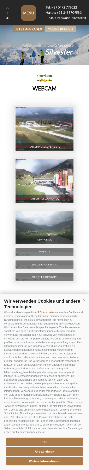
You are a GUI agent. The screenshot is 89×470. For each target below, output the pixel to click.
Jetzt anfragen (28, 29)
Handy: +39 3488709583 (64, 12)
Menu (28, 13)
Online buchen (60, 29)
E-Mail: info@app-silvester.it (66, 18)
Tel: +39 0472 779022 (61, 7)
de (7, 7)
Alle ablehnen (44, 451)
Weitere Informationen (44, 461)
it (7, 12)
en (7, 17)
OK (44, 442)
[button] (84, 300)
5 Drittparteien (45, 312)
